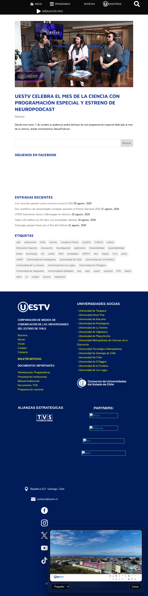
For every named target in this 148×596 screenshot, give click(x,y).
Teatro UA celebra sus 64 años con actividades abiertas (46, 220)
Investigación (63, 248)
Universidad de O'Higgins (92, 265)
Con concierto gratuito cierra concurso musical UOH (44, 203)
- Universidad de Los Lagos (92, 370)
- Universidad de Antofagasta (93, 323)
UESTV (86, 253)
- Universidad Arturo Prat (90, 315)
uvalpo (35, 277)
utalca (128, 271)
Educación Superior (26, 248)
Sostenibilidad (96, 248)
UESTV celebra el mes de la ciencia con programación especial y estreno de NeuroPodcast (67, 102)
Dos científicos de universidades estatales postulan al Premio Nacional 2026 (57, 209)
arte (18, 242)
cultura (110, 242)
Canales (22, 348)
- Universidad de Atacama (91, 319)
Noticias (19, 116)
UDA (60, 253)
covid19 (86, 242)
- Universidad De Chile (89, 357)
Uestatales (72, 253)
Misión (21, 339)
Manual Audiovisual (28, 381)
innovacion (47, 248)
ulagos (105, 253)
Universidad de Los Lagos (61, 265)
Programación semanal (30, 389)
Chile (42, 242)
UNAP (19, 259)
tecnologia (31, 253)
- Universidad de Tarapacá (91, 310)
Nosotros (23, 335)
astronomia (30, 242)
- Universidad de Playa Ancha (93, 336)
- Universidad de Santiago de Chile (96, 353)
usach (97, 271)
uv (26, 277)
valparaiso (59, 277)
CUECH (98, 242)
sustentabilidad (116, 248)
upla (87, 271)
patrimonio (79, 248)
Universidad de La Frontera (100, 259)
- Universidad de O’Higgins (92, 361)
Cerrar (135, 586)
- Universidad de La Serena (92, 327)
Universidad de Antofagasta (41, 259)
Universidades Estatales (60, 271)
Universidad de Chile (71, 259)
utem (19, 277)
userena (108, 271)
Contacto (23, 352)
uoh (79, 271)
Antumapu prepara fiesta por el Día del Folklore (41, 225)
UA (42, 253)
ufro (96, 253)
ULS (115, 253)
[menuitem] (35, 4)
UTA (118, 271)
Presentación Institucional (32, 376)
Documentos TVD (28, 385)
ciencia (53, 242)
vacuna (46, 277)
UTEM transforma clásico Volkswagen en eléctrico (43, 214)
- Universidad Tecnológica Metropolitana (99, 349)
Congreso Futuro (69, 242)
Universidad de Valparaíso (30, 271)
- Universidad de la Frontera (92, 365)
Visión (21, 343)
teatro (19, 253)
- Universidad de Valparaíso (92, 331)
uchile (51, 253)
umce (124, 253)
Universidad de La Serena (30, 265)
